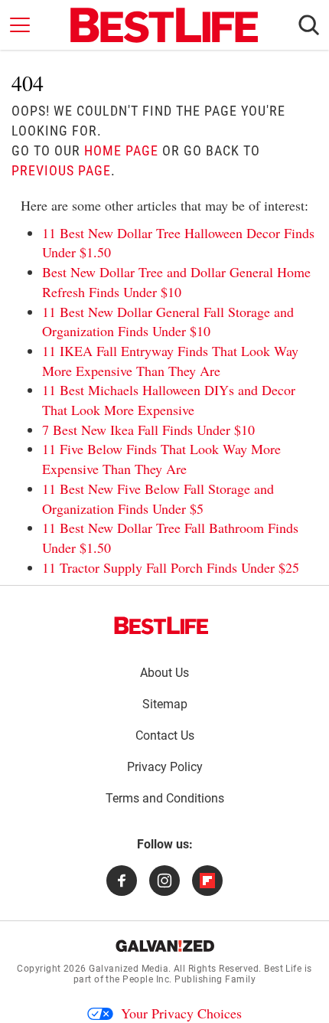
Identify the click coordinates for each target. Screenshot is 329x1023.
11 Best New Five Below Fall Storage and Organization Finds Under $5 (158, 498)
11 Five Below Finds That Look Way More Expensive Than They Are (161, 459)
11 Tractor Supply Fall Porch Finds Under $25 (170, 567)
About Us (164, 672)
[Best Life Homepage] (164, 25)
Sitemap (164, 704)
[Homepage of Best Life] (161, 625)
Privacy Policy (165, 767)
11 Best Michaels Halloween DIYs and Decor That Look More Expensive (168, 400)
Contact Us (164, 735)
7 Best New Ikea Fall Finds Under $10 (148, 429)
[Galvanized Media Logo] (165, 946)
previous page (61, 170)
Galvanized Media (128, 968)
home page (121, 150)
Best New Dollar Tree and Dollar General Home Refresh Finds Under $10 (176, 282)
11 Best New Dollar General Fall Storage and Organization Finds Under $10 (168, 321)
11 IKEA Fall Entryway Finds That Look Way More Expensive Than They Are (170, 361)
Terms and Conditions (165, 798)
